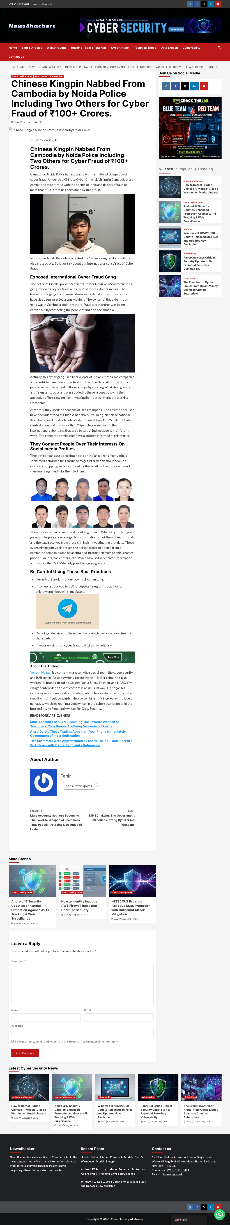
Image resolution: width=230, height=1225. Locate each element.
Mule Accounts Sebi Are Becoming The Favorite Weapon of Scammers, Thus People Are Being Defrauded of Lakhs (56, 820)
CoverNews (118, 1219)
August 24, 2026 (80, 914)
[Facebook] (197, 4)
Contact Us (16, 56)
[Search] (219, 47)
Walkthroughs (56, 47)
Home (13, 47)
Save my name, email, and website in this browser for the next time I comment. (67, 1041)
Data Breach (169, 47)
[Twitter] (204, 4)
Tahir (16, 122)
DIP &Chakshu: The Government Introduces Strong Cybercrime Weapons (112, 817)
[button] (219, 1214)
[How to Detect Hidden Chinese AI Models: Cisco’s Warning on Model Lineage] (170, 186)
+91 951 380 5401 (19, 4)
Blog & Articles (32, 47)
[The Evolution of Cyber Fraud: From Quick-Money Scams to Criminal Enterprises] (170, 285)
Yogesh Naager (41, 672)
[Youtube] (218, 4)
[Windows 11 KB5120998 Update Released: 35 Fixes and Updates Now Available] (170, 236)
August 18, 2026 (130, 919)
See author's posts (79, 786)
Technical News (145, 47)
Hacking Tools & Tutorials (89, 47)
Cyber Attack (120, 47)
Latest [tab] (168, 169)
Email (88, 1010)
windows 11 (188, 229)
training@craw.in (42, 4)
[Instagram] (190, 4)
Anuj (16, 923)
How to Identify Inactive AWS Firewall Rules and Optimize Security (79, 906)
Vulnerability (191, 47)
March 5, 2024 (30, 122)
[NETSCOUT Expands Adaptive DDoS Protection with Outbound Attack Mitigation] (132, 881)
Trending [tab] (205, 169)
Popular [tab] (185, 169)
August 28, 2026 (30, 923)
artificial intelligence (193, 181)
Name (16, 1010)
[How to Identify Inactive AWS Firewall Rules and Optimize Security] (82, 881)
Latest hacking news (22, 76)
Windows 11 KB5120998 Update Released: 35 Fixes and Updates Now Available (113, 1183)
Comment (18, 961)
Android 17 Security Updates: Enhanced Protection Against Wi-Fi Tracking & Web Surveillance (30, 910)
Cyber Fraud (189, 278)
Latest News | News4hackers (49, 76)
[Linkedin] (211, 4)
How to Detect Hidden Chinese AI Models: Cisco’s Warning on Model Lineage (200, 188)
